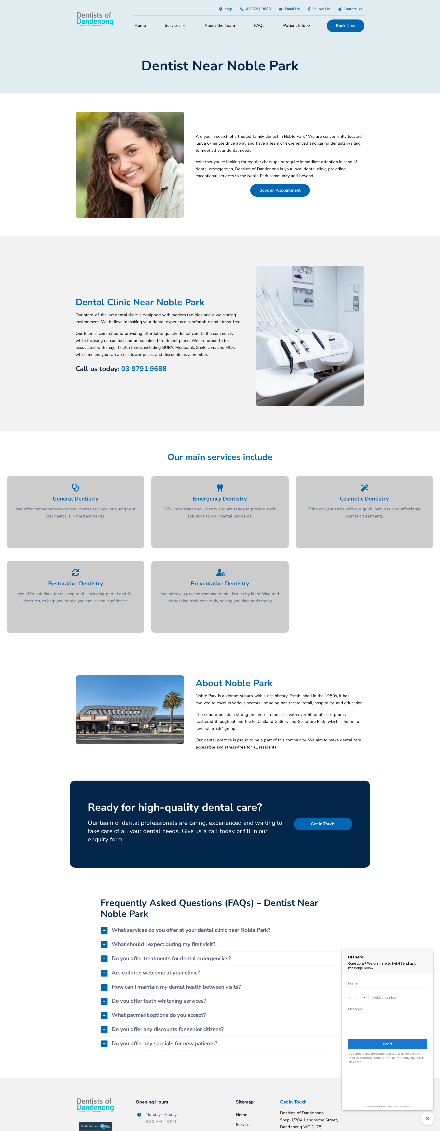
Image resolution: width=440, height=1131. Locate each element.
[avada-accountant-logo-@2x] (95, 12)
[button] (220, 930)
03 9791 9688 (144, 369)
